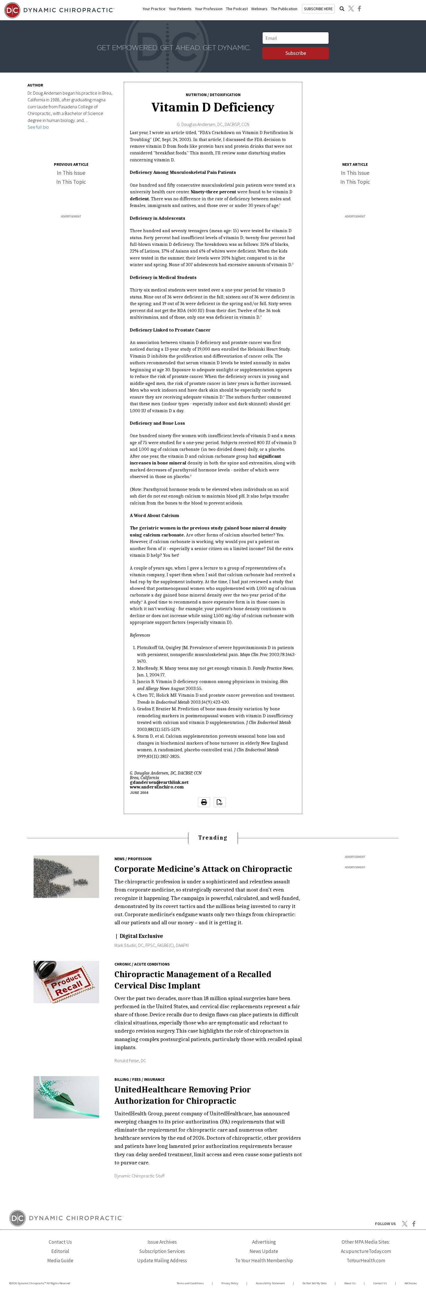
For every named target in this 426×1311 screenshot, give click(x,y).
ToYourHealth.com (366, 1260)
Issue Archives (162, 1242)
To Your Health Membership (264, 1260)
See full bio (38, 127)
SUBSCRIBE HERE (318, 8)
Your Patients (180, 8)
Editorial (60, 1251)
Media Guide (60, 1260)
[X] (351, 8)
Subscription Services (162, 1251)
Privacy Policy (229, 1283)
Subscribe (295, 53)
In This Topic (71, 181)
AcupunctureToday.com (366, 1251)
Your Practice (154, 8)
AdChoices (411, 1283)
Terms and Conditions (190, 1283)
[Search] (342, 9)
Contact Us (60, 1242)
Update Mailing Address (162, 1260)
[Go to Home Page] (58, 10)
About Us (350, 1283)
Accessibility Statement (270, 1283)
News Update (264, 1251)
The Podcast (237, 8)
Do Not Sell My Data (315, 1283)
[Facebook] (359, 8)
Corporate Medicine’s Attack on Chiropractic (203, 869)
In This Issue (71, 172)
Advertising (264, 1242)
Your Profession (209, 8)
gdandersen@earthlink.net (159, 782)
